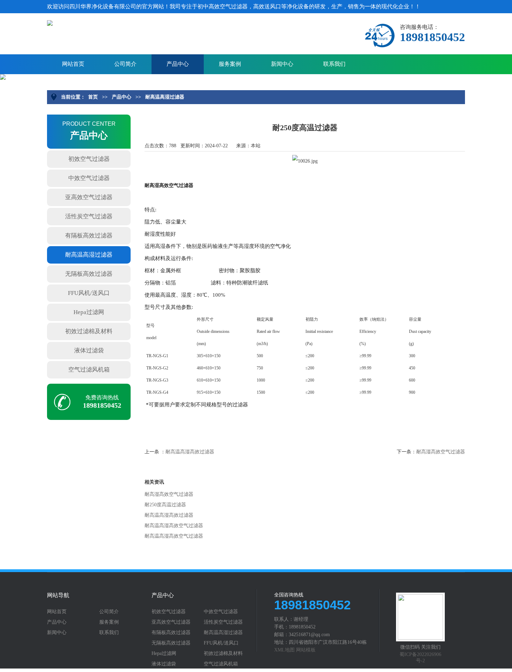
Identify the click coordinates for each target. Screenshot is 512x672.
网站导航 (58, 595)
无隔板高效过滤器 (89, 274)
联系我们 (334, 64)
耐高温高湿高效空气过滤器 (174, 525)
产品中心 (177, 64)
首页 (93, 97)
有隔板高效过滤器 (89, 235)
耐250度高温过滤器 (165, 504)
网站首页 (73, 64)
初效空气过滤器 (89, 159)
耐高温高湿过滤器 (164, 97)
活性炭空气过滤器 (89, 216)
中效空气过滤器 (89, 178)
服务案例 (230, 64)
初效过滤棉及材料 (89, 331)
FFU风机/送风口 (89, 293)
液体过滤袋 (89, 350)
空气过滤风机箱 (89, 369)
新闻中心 (282, 64)
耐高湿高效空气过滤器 (440, 451)
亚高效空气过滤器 (89, 197)
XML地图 (284, 650)
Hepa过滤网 (88, 312)
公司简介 (125, 64)
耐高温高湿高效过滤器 (189, 451)
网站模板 (306, 650)
